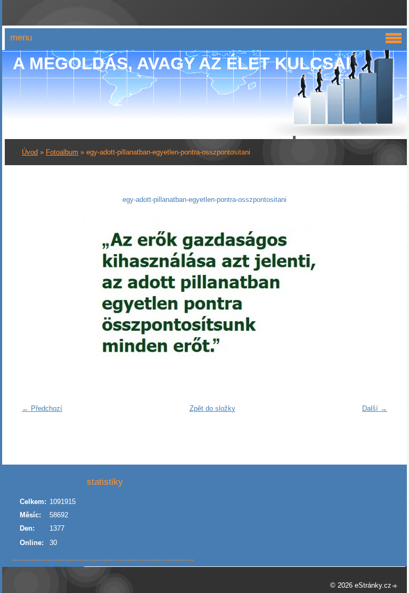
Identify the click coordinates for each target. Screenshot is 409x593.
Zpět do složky (212, 408)
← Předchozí (42, 408)
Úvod (30, 152)
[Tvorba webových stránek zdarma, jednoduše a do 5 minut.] (395, 586)
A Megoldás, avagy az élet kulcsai (181, 63)
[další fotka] (375, 292)
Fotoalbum (62, 152)
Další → (374, 408)
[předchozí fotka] (34, 292)
